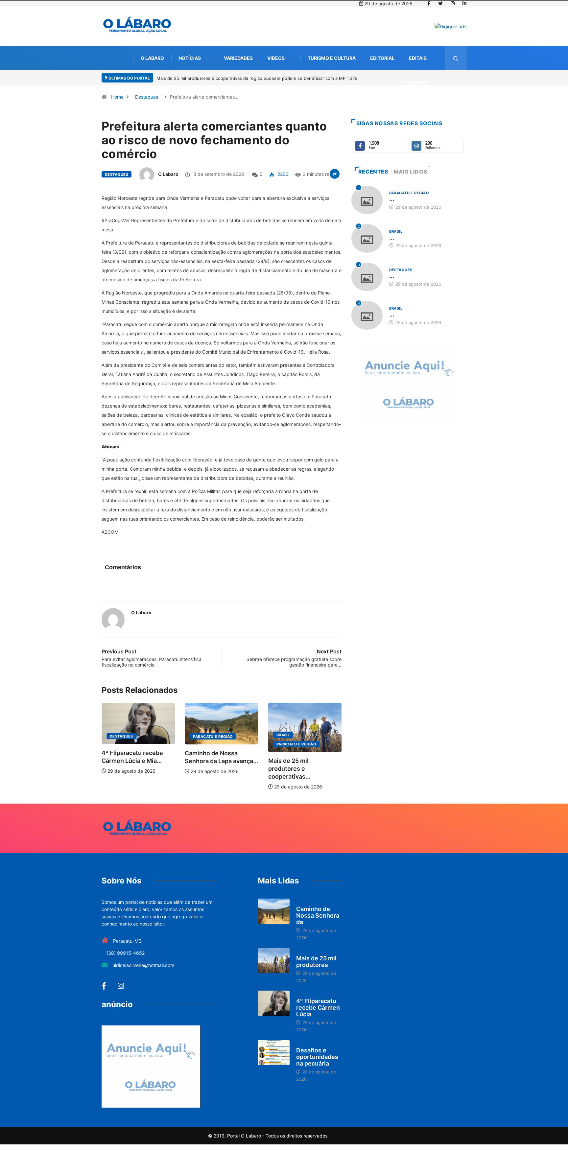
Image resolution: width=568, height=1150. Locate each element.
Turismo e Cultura (332, 58)
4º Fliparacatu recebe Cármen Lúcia (318, 1007)
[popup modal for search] (455, 58)
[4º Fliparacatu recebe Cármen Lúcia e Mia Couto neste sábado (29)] (274, 1003)
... (391, 199)
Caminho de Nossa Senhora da (317, 915)
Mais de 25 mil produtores (316, 961)
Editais (418, 58)
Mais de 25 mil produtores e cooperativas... (289, 768)
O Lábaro (152, 58)
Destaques (146, 97)
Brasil (283, 735)
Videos (276, 58)
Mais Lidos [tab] (410, 171)
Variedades (238, 58)
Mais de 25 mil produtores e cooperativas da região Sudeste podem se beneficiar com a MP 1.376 (256, 78)
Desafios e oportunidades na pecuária (317, 1057)
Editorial (382, 58)
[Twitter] (440, 3)
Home (117, 97)
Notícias (189, 58)
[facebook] (428, 3)
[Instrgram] (453, 3)
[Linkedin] (464, 3)
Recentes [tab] (373, 171)
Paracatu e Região (213, 736)
